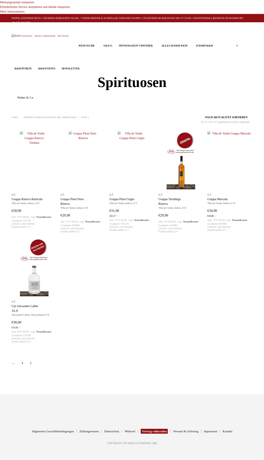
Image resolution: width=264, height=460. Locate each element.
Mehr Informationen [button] (12, 11)
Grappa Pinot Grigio (121, 199)
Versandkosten (43, 217)
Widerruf (130, 431)
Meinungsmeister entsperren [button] (17, 2)
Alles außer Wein (174, 45)
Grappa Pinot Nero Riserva (72, 201)
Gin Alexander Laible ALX (25, 308)
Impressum (210, 431)
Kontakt (227, 431)
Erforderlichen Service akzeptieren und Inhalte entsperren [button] (35, 7)
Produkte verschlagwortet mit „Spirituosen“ (50, 117)
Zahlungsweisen (89, 431)
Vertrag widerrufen (154, 431)
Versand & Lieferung (185, 431)
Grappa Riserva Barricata (27, 199)
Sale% (107, 45)
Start (15, 117)
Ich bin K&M (204, 45)
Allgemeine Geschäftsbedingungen (53, 431)
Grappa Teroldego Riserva (169, 201)
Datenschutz (111, 431)
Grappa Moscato (217, 199)
